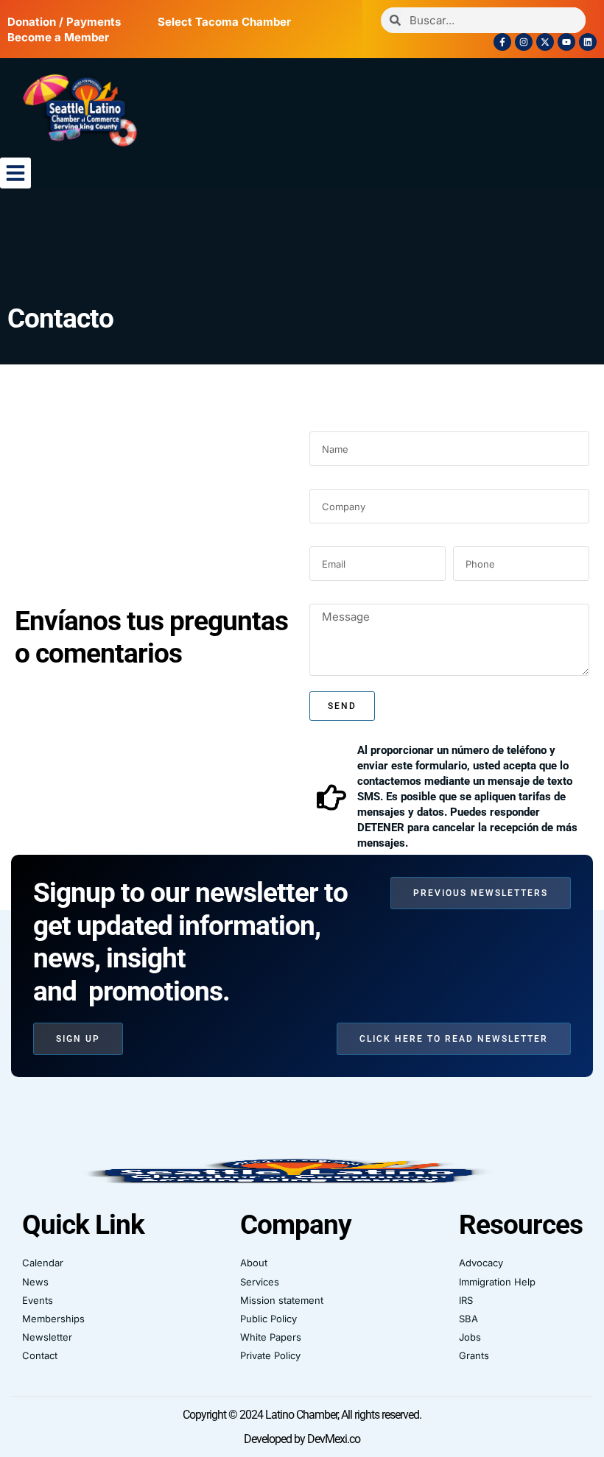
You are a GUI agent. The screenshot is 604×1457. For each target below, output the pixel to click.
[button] (15, 173)
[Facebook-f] (502, 42)
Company (337, 481)
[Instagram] (524, 42)
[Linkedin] (588, 42)
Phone (472, 539)
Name (325, 424)
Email (326, 539)
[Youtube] (566, 42)
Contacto (60, 318)
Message (335, 596)
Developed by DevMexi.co (302, 1439)
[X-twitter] (545, 42)
